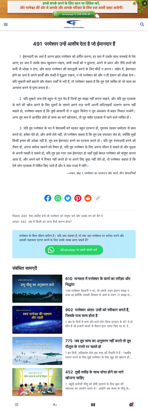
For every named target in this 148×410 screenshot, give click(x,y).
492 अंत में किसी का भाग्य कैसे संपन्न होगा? (46, 222)
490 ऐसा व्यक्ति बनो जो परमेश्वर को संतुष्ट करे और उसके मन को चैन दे (62, 216)
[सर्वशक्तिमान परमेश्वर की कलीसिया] (74, 24)
